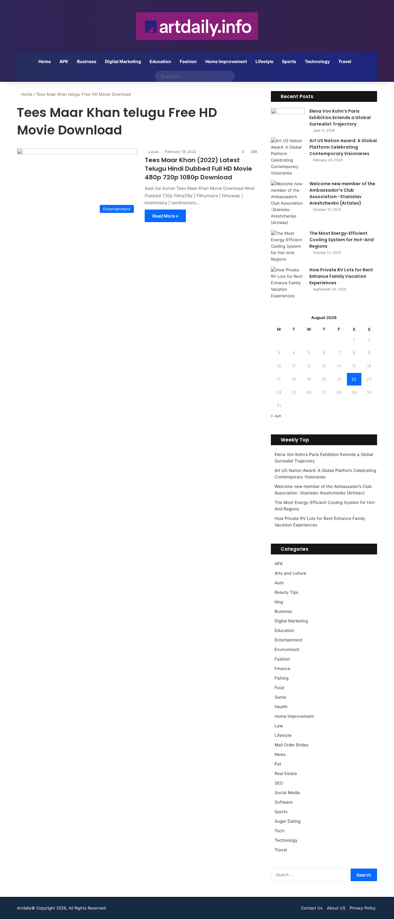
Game (280, 697)
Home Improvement (226, 61)
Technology (317, 61)
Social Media (287, 792)
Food (279, 687)
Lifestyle (264, 61)
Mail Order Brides (291, 744)
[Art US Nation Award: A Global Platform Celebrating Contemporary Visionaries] (288, 157)
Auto (279, 582)
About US (336, 907)
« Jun (276, 415)
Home (44, 61)
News (280, 754)
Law (279, 725)
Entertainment (289, 639)
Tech (279, 830)
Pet (278, 763)
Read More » (165, 215)
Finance (282, 668)
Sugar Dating (287, 821)
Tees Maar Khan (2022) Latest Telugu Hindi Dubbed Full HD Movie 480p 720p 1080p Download (198, 169)
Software (284, 802)
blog (279, 601)
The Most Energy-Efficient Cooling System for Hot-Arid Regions (341, 239)
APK (63, 61)
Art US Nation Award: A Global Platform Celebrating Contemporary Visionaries (343, 147)
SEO (279, 783)
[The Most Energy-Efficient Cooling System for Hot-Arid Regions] (288, 246)
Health (281, 706)
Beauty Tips (286, 592)
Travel (344, 61)
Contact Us (312, 907)
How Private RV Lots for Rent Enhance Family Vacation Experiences (341, 276)
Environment (287, 649)
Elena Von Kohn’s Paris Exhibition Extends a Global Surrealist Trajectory (340, 117)
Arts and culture (290, 573)
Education (160, 61)
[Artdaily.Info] (197, 26)
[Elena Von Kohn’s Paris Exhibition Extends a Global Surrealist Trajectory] (288, 119)
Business (86, 61)
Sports (289, 61)
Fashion (188, 61)
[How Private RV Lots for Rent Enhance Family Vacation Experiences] (288, 283)
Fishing (281, 678)
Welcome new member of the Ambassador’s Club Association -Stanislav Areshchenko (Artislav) (342, 193)
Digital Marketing (123, 61)
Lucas (153, 151)
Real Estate (286, 773)
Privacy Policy (363, 907)
